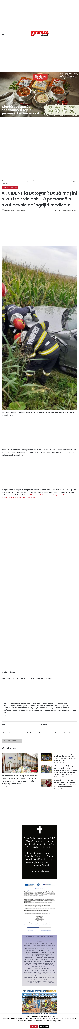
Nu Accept (44, 1026)
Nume (4, 715)
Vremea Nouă (9, 210)
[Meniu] (3, 34)
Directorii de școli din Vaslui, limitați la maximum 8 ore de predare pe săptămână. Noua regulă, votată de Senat (65, 783)
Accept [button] (34, 1026)
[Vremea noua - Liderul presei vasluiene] (39, 33)
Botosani (6, 188)
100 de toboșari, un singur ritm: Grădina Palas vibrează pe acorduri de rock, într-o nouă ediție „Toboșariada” (65, 757)
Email (4, 724)
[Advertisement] (39, 14)
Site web (44, 724)
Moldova (11, 181)
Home (5, 181)
